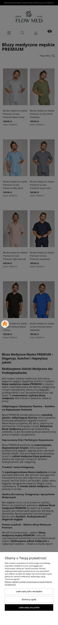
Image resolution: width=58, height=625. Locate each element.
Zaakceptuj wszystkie (29, 607)
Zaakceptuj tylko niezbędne (29, 591)
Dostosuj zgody (29, 599)
